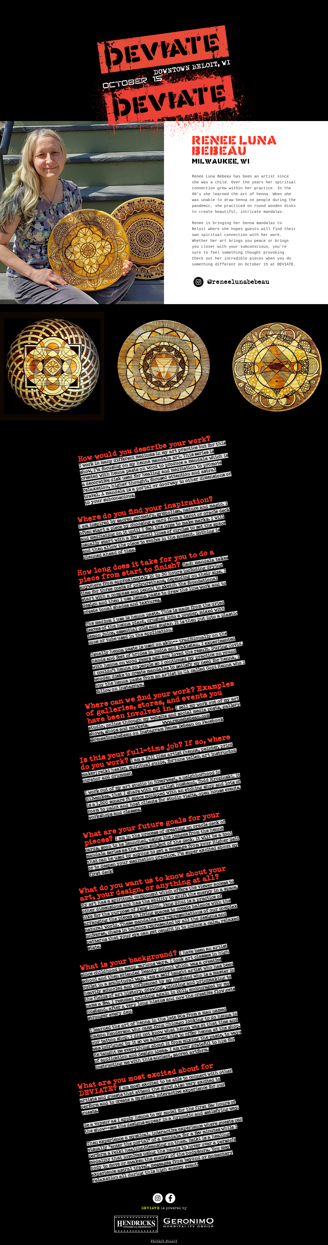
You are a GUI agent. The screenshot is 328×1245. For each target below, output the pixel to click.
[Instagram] (198, 282)
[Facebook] (170, 1198)
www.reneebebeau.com (186, 719)
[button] (52, 366)
